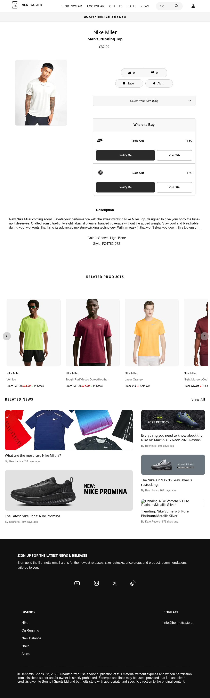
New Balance (31, 638)
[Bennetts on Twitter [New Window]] (115, 587)
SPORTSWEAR (71, 6)
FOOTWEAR (96, 6)
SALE (132, 6)
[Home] (15, 5)
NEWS (145, 6)
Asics (26, 654)
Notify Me (125, 155)
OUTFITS (115, 6)
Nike (25, 622)
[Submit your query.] (176, 6)
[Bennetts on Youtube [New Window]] (77, 587)
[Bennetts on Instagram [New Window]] (96, 587)
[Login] (193, 7)
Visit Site (174, 155)
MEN (25, 5)
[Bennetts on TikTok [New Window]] (133, 587)
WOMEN (36, 5)
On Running (30, 630)
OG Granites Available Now (105, 17)
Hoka (25, 646)
